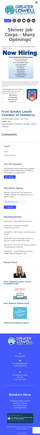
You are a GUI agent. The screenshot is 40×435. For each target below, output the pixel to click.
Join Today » (9, 177)
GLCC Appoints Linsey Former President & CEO (17, 282)
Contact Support (9, 155)
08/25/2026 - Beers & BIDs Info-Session (18, 221)
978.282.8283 (20, 356)
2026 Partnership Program (16, 323)
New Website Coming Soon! (16, 303)
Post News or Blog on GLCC (20, 401)
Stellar (24, 433)
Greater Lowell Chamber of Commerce (18, 113)
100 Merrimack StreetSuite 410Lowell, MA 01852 (20, 377)
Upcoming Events (12, 216)
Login (8, 20)
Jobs (10, 48)
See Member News (20, 405)
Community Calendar (20, 403)
